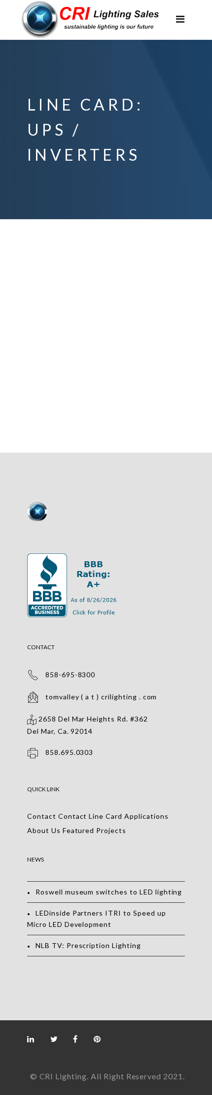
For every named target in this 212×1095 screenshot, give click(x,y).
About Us (44, 830)
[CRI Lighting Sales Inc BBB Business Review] (73, 558)
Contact (41, 816)
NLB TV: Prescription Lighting (88, 945)
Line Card (105, 816)
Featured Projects (94, 830)
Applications (146, 816)
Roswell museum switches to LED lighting (108, 892)
